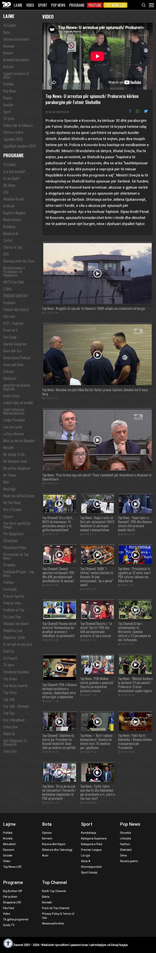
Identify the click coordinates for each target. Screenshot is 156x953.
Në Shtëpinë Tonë (15, 461)
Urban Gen (10, 726)
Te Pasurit (10, 658)
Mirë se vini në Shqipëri (19, 440)
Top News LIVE (115, 5)
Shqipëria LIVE (12, 902)
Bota (6, 32)
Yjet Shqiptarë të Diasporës (15, 742)
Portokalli (10, 589)
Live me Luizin (12, 426)
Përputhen (10, 540)
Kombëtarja (88, 832)
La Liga (85, 855)
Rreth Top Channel (54, 891)
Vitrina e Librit (13, 132)
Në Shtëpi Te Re (14, 454)
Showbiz (125, 832)
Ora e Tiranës (12, 509)
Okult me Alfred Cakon (18, 495)
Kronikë (8, 838)
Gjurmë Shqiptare (15, 343)
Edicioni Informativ (16, 39)
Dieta (123, 855)
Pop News (58, 5)
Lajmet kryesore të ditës (16, 75)
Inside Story (11, 395)
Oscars (8, 516)
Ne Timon (9, 475)
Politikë (7, 832)
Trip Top (8, 713)
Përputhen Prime (14, 547)
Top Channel (54, 882)
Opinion (47, 832)
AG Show (9, 185)
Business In (10, 233)
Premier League (91, 849)
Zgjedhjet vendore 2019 (19, 146)
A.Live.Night (11, 178)
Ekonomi (8, 46)
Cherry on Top (12, 247)
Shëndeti (126, 849)
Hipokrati (9, 378)
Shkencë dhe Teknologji (57, 849)
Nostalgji (9, 488)
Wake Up (9, 733)
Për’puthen (10, 896)
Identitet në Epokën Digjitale (16, 386)
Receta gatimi (129, 861)
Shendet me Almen (16, 623)
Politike (8, 84)
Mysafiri (8, 447)
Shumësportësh (91, 866)
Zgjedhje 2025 (13, 139)
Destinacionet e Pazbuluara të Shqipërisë (14, 271)
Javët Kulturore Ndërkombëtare (13, 411)
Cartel (7, 240)
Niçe (6, 481)
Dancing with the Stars (19, 260)
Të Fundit (9, 25)
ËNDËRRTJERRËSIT (15, 295)
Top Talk (9, 699)
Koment (47, 838)
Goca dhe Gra (12, 350)
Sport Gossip (89, 872)
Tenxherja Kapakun (16, 671)
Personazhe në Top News (16, 556)
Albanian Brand (13, 199)
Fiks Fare (9, 316)
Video (30, 5)
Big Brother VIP (12, 891)
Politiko (8, 582)
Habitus (8, 371)
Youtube (94, 5)
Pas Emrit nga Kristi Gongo (16, 525)
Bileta (45, 896)
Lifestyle (125, 838)
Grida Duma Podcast (17, 357)
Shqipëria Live (12, 630)
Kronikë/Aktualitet (16, 59)
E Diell (7, 288)
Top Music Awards (15, 685)
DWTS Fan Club (13, 282)
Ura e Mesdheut (14, 719)
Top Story (9, 692)
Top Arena (10, 678)
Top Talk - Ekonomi (16, 706)
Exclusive (9, 302)
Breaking (9, 226)
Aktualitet (9, 844)
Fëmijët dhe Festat (16, 309)
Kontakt (47, 902)
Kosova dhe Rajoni (53, 844)
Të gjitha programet (15, 919)
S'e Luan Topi (12, 616)
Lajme (18, 5)
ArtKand (8, 205)
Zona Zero (10, 751)
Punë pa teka (12, 603)
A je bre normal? (14, 171)
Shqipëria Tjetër (14, 637)
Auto (45, 855)
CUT (6, 254)
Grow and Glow (13, 364)
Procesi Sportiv (13, 596)
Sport (42, 5)
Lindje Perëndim (14, 420)
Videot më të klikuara (18, 125)
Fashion (125, 844)
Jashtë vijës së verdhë (18, 402)
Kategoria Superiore (94, 838)
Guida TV (9, 925)
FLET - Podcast (13, 323)
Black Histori (12, 219)
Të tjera (8, 118)
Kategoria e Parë (91, 844)
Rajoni (7, 97)
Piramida (9, 564)
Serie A (85, 861)
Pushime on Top (13, 609)
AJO (5, 192)
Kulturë (8, 66)
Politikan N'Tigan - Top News (18, 573)
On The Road (11, 502)
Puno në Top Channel (55, 908)
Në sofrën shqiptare (16, 468)
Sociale (8, 104)
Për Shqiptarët (13, 533)
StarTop (8, 651)
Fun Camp (9, 337)
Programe (76, 5)
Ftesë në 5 (10, 330)
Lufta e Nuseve (13, 433)
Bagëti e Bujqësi (14, 212)
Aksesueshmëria (53, 923)
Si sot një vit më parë (17, 644)
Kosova (8, 52)
